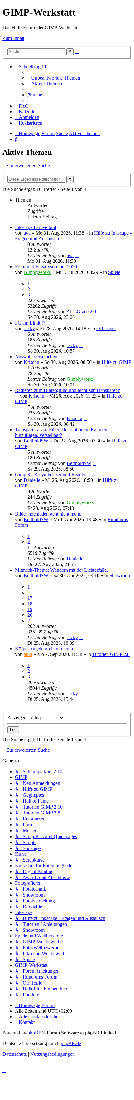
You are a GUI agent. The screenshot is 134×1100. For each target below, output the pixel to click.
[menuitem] (53, 78)
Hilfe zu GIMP (116, 362)
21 (29, 620)
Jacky (29, 328)
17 (29, 598)
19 (29, 609)
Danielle (32, 480)
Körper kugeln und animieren (44, 648)
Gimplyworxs (37, 272)
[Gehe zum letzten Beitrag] (77, 255)
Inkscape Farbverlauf (35, 227)
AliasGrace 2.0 (81, 311)
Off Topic (106, 328)
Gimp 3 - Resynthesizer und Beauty (50, 474)
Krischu (31, 362)
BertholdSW (36, 440)
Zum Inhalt (13, 38)
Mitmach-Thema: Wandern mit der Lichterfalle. (61, 570)
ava (27, 233)
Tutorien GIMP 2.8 (111, 654)
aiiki (28, 654)
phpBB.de (71, 1043)
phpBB (34, 1032)
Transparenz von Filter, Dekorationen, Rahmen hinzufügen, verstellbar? (61, 432)
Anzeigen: (18, 717)
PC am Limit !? (30, 322)
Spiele (114, 272)
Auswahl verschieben (36, 356)
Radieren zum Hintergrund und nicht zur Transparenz (67, 390)
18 (29, 603)
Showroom (120, 575)
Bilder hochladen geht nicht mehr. (48, 513)
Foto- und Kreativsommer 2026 (46, 266)
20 (29, 615)
